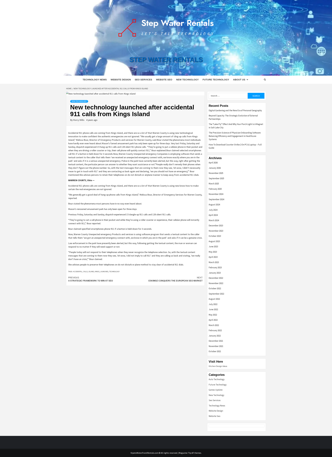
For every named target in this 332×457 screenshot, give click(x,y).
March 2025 (214, 183)
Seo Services (143, 79)
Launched (104, 271)
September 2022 (216, 293)
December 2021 (216, 340)
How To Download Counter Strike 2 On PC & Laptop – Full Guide (235, 146)
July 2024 (213, 209)
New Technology (187, 79)
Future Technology (216, 79)
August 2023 (214, 241)
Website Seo (164, 79)
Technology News (95, 79)
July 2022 (213, 304)
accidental (77, 271)
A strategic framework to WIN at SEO (90, 279)
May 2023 (213, 251)
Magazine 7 (184, 453)
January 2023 (215, 272)
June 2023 (213, 246)
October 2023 (215, 236)
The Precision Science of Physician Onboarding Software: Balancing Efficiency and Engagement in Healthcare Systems (235, 136)
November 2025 (216, 173)
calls (85, 271)
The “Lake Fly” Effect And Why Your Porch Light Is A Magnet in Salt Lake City (236, 126)
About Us (239, 79)
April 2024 (213, 215)
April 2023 (213, 257)
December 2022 (216, 278)
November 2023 (216, 230)
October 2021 (215, 351)
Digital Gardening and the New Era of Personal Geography (235, 110)
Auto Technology (216, 379)
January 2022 (215, 335)
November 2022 (216, 283)
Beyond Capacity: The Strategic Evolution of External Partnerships (233, 117)
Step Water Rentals (166, 59)
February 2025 (215, 188)
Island (91, 271)
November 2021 (216, 346)
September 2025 (216, 178)
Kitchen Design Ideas (218, 366)
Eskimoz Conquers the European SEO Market (175, 279)
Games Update (216, 389)
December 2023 (216, 225)
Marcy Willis (79, 119)
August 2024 (214, 204)
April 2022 (213, 319)
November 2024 (216, 194)
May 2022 (213, 314)
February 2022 (215, 330)
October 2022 (215, 288)
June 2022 (213, 309)
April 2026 (213, 162)
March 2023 (214, 262)
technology (114, 271)
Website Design (121, 79)
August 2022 (214, 299)
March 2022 (214, 325)
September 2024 (216, 199)
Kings (97, 271)
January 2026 (215, 167)
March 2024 (214, 220)
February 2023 (215, 267)
